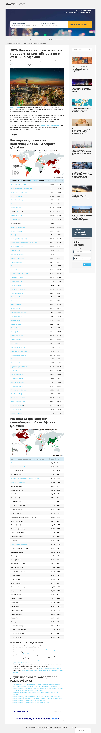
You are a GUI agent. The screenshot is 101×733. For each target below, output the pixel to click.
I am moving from (78, 249)
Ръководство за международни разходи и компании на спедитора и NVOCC (81, 152)
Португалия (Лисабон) (18, 363)
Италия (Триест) (16, 305)
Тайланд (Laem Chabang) (18, 390)
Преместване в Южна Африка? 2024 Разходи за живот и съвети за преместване (38, 688)
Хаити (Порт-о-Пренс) (17, 277)
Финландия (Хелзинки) (18, 254)
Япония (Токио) (16, 308)
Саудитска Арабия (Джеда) (19, 367)
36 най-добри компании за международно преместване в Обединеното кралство (82, 217)
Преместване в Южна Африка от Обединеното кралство (31, 702)
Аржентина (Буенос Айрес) (19, 192)
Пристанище (34, 180)
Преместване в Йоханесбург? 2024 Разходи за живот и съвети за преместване (37, 698)
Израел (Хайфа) (15, 301)
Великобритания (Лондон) (19, 398)
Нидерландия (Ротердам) (19, 351)
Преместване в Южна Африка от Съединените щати (29, 700)
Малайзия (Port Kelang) (18, 347)
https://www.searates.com (44, 660)
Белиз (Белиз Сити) (17, 200)
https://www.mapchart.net (52, 650)
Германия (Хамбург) (17, 262)
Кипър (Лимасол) (16, 235)
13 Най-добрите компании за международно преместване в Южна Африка (36, 684)
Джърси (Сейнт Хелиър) (18, 312)
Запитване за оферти (80, 24)
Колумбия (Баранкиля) (18, 227)
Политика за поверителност (45, 727)
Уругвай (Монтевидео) (18, 402)
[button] (48, 181)
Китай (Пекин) (15, 219)
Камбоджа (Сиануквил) (18, 482)
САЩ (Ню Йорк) (16, 409)
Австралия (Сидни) (16, 196)
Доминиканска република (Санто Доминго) (24, 243)
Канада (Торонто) (16, 208)
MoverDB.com (15, 4)
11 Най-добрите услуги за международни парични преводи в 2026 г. (81, 110)
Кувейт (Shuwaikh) (16, 324)
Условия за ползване (60, 727)
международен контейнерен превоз (49, 668)
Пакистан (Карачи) (16, 359)
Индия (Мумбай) (16, 285)
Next (86, 265)
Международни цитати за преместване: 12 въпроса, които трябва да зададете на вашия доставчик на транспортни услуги (82, 174)
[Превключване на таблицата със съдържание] (24, 135)
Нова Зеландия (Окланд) (18, 355)
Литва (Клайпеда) (16, 339)
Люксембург (15, 343)
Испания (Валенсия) (17, 378)
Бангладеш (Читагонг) (18, 467)
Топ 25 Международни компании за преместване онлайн (81, 89)
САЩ (12, 405)
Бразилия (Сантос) (16, 204)
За (29, 727)
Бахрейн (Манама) (16, 463)
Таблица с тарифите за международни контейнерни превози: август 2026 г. (80, 69)
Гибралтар (14, 266)
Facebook (68, 727)
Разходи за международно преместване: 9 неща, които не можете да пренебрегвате (82, 131)
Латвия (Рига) (15, 328)
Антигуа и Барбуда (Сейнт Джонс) (21, 188)
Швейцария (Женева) (17, 382)
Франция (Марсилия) (17, 258)
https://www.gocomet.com (21, 662)
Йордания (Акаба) (16, 316)
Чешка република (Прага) (19, 239)
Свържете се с (33, 727)
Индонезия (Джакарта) (18, 289)
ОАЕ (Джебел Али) (16, 394)
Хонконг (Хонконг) (16, 281)
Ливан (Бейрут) (15, 332)
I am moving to (77, 255)
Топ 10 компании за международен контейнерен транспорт (81, 196)
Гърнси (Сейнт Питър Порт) (19, 274)
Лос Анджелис (19, 405)
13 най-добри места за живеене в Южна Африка (28, 690)
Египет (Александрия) (17, 246)
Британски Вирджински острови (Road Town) (25, 478)
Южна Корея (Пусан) (17, 374)
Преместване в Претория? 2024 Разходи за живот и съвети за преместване (37, 696)
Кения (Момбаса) (16, 320)
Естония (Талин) (16, 250)
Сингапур (14, 370)
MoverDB (26, 654)
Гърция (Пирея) (16, 270)
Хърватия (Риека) (16, 231)
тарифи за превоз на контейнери (49, 125)
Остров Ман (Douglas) (18, 297)
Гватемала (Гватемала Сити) (20, 544)
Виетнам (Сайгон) (16, 413)
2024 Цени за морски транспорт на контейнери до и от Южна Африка (35, 686)
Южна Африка (15, 107)
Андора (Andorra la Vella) (18, 184)
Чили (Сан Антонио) (17, 215)
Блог (26, 727)
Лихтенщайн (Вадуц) (17, 336)
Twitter (74, 727)
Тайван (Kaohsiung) (17, 386)
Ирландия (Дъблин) (17, 293)
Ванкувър (19, 211)
